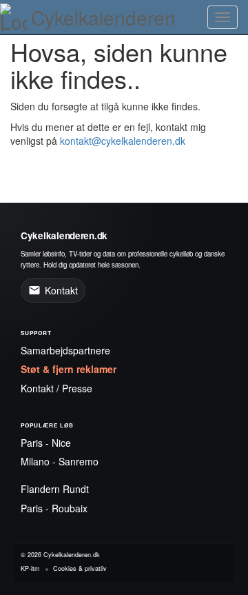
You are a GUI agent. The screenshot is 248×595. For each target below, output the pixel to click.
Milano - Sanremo (60, 461)
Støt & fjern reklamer (68, 369)
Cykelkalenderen (103, 17)
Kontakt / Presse (56, 388)
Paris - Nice (46, 443)
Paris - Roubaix (54, 508)
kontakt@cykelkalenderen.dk (122, 141)
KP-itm (30, 569)
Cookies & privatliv (80, 569)
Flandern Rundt (55, 489)
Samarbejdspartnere (65, 350)
